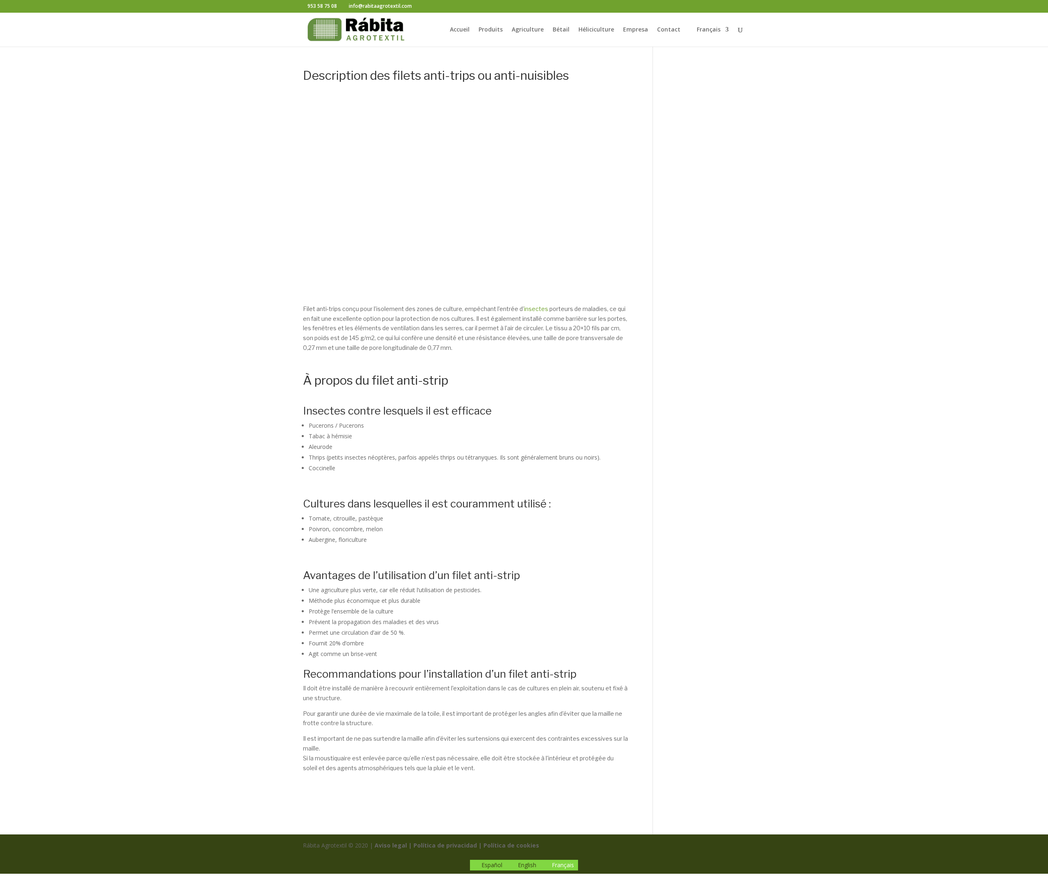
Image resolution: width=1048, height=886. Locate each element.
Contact (668, 30)
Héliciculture (596, 30)
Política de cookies (511, 845)
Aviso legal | (393, 845)
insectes (536, 308)
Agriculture (528, 30)
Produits (491, 30)
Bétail (561, 30)
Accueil (460, 30)
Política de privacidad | (447, 845)
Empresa (635, 30)
